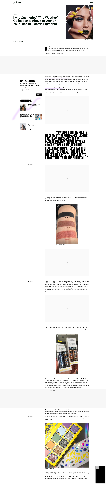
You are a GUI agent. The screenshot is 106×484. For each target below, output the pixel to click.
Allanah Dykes (19, 41)
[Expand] (97, 466)
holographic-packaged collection (53, 83)
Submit (38, 94)
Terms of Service (37, 89)
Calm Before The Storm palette (54, 472)
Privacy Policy (22, 90)
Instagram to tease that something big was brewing (57, 78)
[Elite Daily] (17, 2)
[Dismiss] (104, 466)
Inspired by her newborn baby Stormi (53, 87)
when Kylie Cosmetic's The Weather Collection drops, (65, 48)
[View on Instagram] (67, 110)
